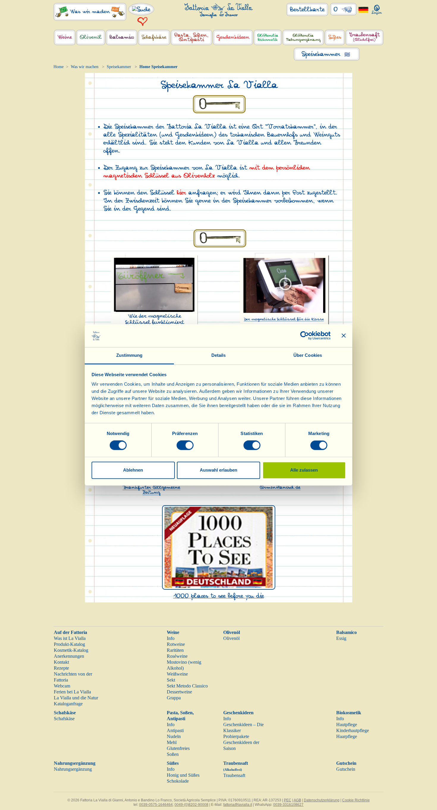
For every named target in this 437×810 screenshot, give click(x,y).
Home (59, 67)
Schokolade (178, 781)
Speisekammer (119, 67)
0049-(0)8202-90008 (191, 805)
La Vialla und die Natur (76, 697)
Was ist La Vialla (70, 638)
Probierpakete (236, 736)
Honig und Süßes (183, 775)
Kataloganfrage (68, 703)
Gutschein (346, 763)
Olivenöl (231, 632)
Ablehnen (133, 469)
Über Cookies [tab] (307, 355)
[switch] (185, 445)
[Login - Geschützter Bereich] (376, 8)
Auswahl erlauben (218, 469)
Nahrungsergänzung (74, 763)
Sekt (171, 679)
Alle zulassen (304, 469)
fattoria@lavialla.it (237, 805)
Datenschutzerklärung (321, 800)
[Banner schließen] (344, 336)
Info (171, 638)
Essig (341, 638)
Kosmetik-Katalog (71, 650)
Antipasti (175, 730)
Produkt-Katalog (69, 644)
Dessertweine (179, 691)
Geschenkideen (238, 712)
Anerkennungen (69, 656)
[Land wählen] (363, 9)
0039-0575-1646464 (156, 805)
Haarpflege (346, 736)
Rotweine (176, 644)
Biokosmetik (348, 712)
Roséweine (177, 656)
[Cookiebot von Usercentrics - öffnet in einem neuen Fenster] (305, 335)
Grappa (174, 697)
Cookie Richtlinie (356, 800)
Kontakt (61, 662)
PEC (287, 800)
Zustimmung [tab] (129, 355)
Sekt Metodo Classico (187, 685)
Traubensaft (234, 775)
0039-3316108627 (288, 805)
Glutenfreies (178, 748)
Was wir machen (84, 67)
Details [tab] (218, 355)
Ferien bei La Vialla (72, 691)
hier (181, 192)
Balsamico (346, 632)
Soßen (173, 754)
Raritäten (175, 650)
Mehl (172, 742)
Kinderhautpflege (352, 730)
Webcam (62, 685)
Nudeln (174, 736)
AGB (297, 800)
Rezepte (61, 668)
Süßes (173, 763)
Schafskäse (65, 712)
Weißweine (177, 673)
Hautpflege (346, 724)
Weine (173, 632)
